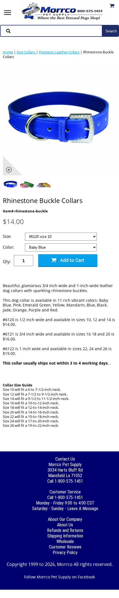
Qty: (7, 261)
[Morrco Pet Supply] (63, 11)
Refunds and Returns (65, 530)
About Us (65, 524)
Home (8, 52)
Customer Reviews (65, 547)
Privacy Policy (65, 552)
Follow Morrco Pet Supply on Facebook (59, 576)
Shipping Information (65, 536)
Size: (7, 236)
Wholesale (65, 541)
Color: (9, 247)
